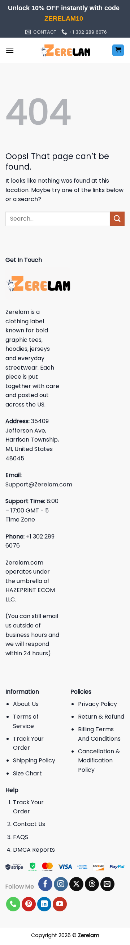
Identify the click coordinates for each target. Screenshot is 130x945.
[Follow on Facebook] (45, 884)
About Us (26, 704)
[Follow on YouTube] (60, 904)
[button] (9, 50)
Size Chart (27, 773)
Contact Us (29, 824)
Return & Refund (101, 716)
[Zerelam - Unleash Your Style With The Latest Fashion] (65, 50)
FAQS (20, 837)
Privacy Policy (97, 704)
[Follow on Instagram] (61, 884)
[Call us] (13, 904)
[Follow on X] (76, 884)
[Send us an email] (107, 884)
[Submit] (117, 219)
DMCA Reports (34, 850)
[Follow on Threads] (92, 884)
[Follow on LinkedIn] (44, 904)
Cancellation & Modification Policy (99, 760)
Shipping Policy (34, 760)
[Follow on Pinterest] (29, 904)
